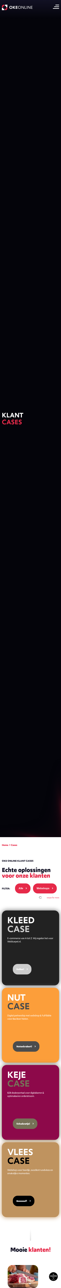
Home (5, 845)
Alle (21, 888)
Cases (14, 845)
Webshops (43, 888)
